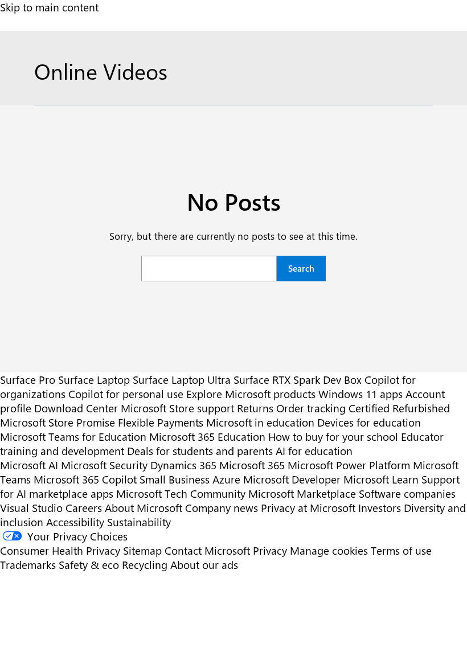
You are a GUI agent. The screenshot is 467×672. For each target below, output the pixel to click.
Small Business (175, 479)
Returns (255, 408)
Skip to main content (49, 7)
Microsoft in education (260, 422)
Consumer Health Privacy (60, 550)
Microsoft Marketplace (302, 493)
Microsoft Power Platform (349, 465)
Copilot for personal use (125, 394)
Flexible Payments (160, 422)
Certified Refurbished (399, 408)
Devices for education (369, 422)
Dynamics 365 (183, 465)
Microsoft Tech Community (180, 493)
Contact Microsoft (207, 550)
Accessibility (75, 522)
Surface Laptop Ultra (182, 379)
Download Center (76, 408)
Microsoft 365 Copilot (85, 479)
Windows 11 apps (360, 394)
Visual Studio (31, 508)
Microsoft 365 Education (207, 436)
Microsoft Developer (292, 479)
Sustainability (139, 522)
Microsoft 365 (252, 465)
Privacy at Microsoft (308, 508)
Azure (226, 479)
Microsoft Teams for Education (73, 436)
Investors (379, 508)
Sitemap (142, 550)
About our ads (204, 565)
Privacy (271, 550)
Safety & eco (89, 565)
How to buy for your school (333, 436)
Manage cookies (329, 550)
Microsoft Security (104, 465)
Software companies (407, 493)
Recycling (144, 565)
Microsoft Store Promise (57, 422)
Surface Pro (27, 379)
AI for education (314, 451)
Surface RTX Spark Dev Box (297, 379)
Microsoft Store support (177, 408)
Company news (221, 508)
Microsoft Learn (381, 479)
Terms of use (401, 550)
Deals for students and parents (200, 451)
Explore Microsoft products (251, 394)
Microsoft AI (29, 465)
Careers (83, 508)
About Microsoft (143, 508)
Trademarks (28, 565)
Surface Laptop (94, 379)
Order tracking (311, 408)
